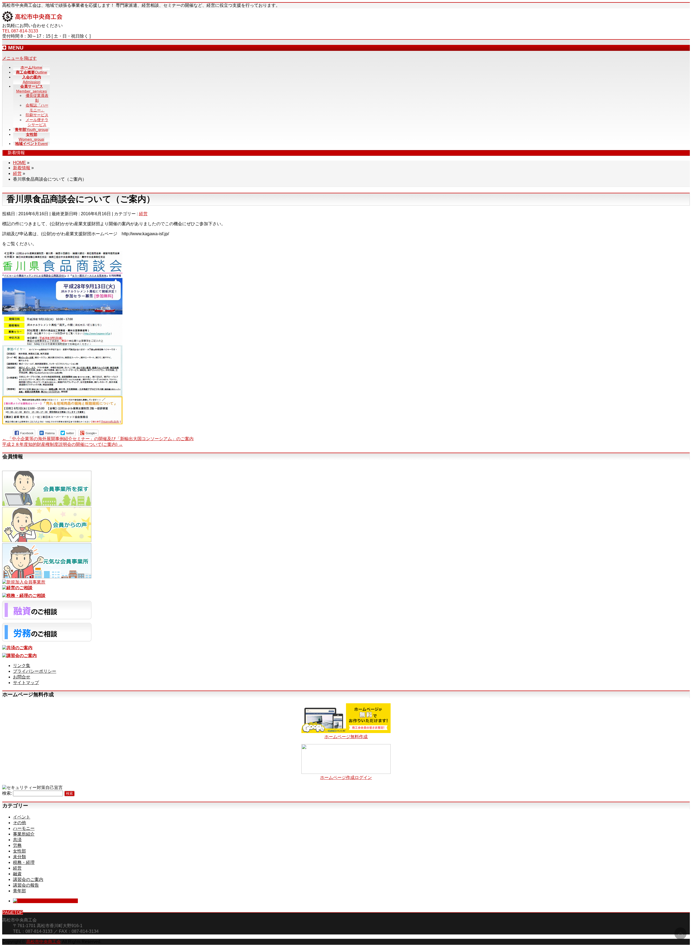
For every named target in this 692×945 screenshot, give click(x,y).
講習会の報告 (26, 885)
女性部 (19, 851)
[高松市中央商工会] (32, 20)
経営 (143, 213)
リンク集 (21, 665)
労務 (17, 845)
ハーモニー (24, 828)
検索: (7, 793)
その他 (19, 822)
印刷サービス (37, 115)
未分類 (19, 856)
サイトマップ (26, 682)
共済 (17, 839)
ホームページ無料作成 (346, 736)
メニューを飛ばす (19, 58)
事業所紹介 (24, 834)
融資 (17, 873)
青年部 (19, 890)
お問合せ (21, 677)
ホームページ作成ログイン (346, 777)
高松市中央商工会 (43, 941)
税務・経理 (24, 862)
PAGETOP (12, 912)
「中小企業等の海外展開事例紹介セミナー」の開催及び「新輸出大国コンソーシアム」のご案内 (98, 438)
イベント (21, 817)
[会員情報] (46, 504)
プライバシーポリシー (34, 671)
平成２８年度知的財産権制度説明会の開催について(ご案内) (62, 444)
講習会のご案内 (28, 879)
